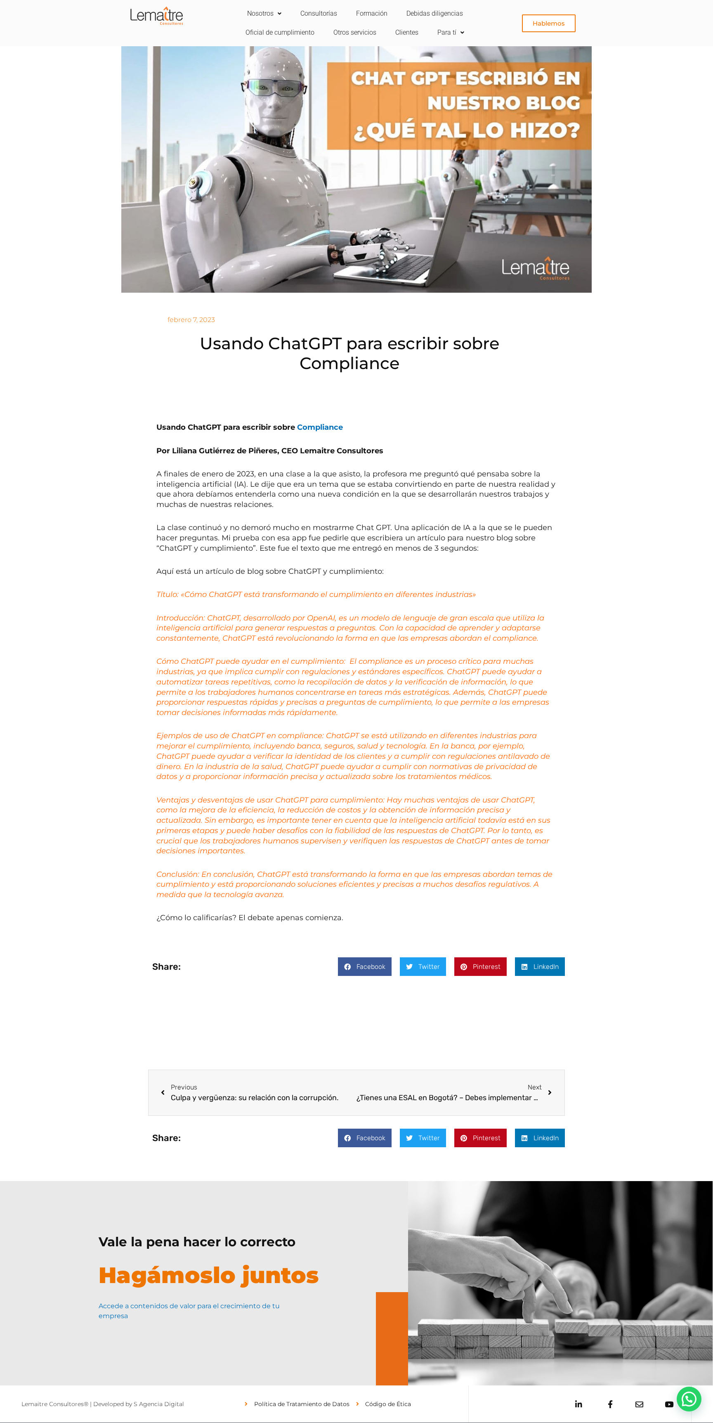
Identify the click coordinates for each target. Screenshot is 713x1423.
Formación (371, 13)
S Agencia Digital (159, 1404)
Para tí (446, 32)
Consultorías (318, 13)
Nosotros (260, 13)
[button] (365, 966)
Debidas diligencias (434, 13)
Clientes (406, 32)
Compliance (320, 427)
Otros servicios (354, 32)
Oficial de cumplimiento (280, 32)
